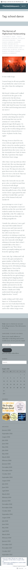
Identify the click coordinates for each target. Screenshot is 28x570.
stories (21, 38)
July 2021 (5, 440)
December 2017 (7, 544)
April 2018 (5, 531)
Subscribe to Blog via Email (12, 333)
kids (16, 47)
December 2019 (7, 467)
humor (11, 47)
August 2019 (6, 480)
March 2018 (6, 534)
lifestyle (6, 38)
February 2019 (6, 497)
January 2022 (6, 430)
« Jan (3, 393)
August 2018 (6, 517)
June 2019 (5, 487)
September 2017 (7, 554)
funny (4, 44)
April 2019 (5, 491)
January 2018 (6, 541)
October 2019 (6, 474)
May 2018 (5, 527)
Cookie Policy (10, 563)
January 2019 (6, 501)
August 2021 (6, 437)
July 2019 (5, 484)
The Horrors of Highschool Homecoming (13, 32)
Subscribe (7, 350)
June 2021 (5, 443)
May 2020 (5, 454)
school (14, 38)
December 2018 (7, 504)
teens (17, 51)
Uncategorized (8, 40)
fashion (17, 42)
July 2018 (5, 521)
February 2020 (6, 460)
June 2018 (5, 524)
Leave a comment (9, 53)
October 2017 (6, 551)
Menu (24, 6)
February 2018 (6, 538)
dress (10, 42)
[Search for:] (14, 362)
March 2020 (6, 457)
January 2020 (6, 464)
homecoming (7, 46)
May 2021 (5, 447)
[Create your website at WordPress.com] (14, 1)
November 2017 (7, 548)
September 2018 (7, 514)
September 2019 (7, 477)
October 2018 (6, 511)
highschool (13, 44)
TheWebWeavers (10, 6)
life (20, 47)
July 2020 (5, 450)
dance (5, 42)
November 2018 (7, 507)
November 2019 (7, 470)
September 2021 (7, 433)
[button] (8, 407)
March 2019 (6, 494)
